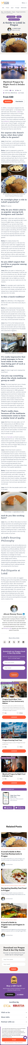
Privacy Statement (18, 1042)
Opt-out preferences (9, 1042)
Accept (14, 1039)
